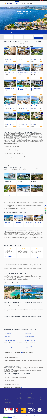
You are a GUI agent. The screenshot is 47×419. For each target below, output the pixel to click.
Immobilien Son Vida (29, 404)
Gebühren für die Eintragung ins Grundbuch (30, 346)
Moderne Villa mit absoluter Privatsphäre (9, 89)
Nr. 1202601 (19, 61)
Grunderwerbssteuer (7, 346)
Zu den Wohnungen (7, 195)
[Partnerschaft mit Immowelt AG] (23, 410)
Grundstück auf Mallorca (34, 193)
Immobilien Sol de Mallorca (30, 403)
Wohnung (22, 352)
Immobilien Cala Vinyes (30, 397)
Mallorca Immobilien (22, 3)
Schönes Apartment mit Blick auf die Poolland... (10, 56)
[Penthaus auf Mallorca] (23, 188)
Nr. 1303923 (6, 61)
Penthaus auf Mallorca (21, 193)
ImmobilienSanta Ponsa (7, 287)
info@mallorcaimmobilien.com (12, 0)
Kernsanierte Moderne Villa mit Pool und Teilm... (36, 89)
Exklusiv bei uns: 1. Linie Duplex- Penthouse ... (23, 56)
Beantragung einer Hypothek (8, 337)
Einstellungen (10, 417)
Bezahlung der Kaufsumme (8, 333)
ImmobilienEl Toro (35, 287)
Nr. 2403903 (6, 110)
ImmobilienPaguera (23, 287)
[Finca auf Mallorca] (37, 176)
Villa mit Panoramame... (18, 222)
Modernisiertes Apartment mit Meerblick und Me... (23, 73)
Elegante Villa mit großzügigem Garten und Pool (10, 121)
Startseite (17, 3)
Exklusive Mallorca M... (38, 222)
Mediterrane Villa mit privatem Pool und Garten (10, 73)
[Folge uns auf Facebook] (40, 394)
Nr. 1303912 (19, 77)
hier (21, 387)
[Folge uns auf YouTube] (40, 400)
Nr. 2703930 (32, 110)
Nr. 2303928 (6, 77)
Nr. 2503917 (32, 126)
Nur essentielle (15, 417)
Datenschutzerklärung (13, 416)
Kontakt (31, 3)
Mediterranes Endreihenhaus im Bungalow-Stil (36, 56)
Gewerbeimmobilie (19, 403)
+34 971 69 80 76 (6, 0)
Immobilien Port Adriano (30, 402)
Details (14, 61)
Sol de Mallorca (6, 223)
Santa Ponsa (6, 74)
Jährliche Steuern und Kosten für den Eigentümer (30, 347)
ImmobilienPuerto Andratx (23, 294)
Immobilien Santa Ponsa (30, 393)
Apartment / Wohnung (19, 398)
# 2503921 (16, 224)
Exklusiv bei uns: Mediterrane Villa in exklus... (23, 89)
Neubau (18, 402)
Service (28, 3)
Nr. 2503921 (19, 110)
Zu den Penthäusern (21, 195)
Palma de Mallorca (27, 223)
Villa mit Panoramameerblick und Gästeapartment (23, 105)
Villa (14, 352)
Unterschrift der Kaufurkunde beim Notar (30, 340)
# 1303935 (26, 224)
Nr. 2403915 (6, 126)
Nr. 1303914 (32, 77)
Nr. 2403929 (19, 126)
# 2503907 (6, 224)
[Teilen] (45, 213)
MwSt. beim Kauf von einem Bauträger (9, 347)
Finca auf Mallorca (33, 181)
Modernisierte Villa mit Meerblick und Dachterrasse (22, 121)
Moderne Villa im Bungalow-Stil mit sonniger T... (10, 105)
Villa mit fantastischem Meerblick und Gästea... (35, 105)
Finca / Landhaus (19, 397)
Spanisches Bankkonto (7, 336)
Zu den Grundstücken (34, 195)
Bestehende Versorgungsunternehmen (29, 336)
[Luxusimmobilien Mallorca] (10, 176)
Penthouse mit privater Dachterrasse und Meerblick (36, 73)
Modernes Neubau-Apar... (28, 222)
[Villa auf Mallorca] (23, 176)
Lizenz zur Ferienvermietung (20, 404)
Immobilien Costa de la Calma (30, 398)
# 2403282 (36, 224)
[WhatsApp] (45, 210)
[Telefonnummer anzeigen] (45, 206)
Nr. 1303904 (32, 61)
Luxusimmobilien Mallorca (8, 181)
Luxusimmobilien (23, 42)
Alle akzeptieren (5, 417)
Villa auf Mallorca (20, 181)
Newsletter (17, 0)
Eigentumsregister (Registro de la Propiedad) (10, 340)
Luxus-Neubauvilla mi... (8, 222)
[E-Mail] (45, 208)
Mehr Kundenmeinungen (8, 256)
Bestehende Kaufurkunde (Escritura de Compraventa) (31, 330)
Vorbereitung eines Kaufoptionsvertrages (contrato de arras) (12, 330)
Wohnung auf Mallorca (8, 193)
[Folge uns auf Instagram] (40, 397)
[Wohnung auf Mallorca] (10, 188)
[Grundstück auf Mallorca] (37, 188)
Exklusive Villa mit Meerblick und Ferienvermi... (36, 121)
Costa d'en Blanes (17, 223)
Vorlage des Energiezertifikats (28, 333)
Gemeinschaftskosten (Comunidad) (29, 337)
